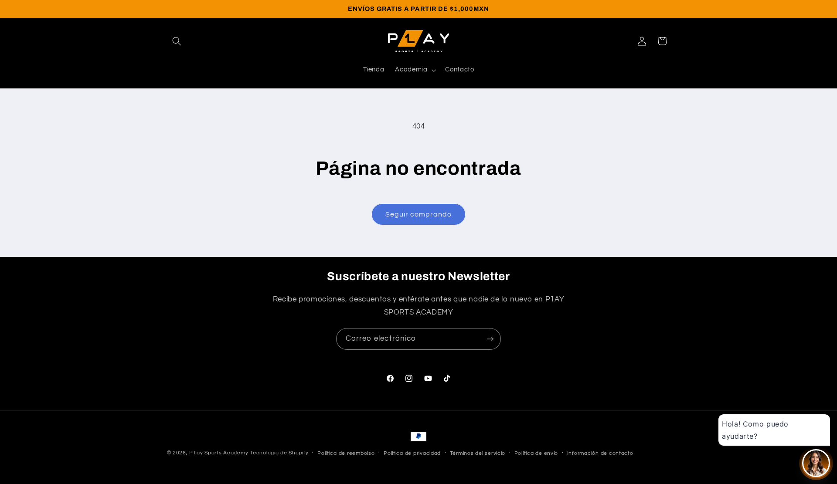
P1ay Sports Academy (218, 452)
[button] (177, 41)
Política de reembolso (345, 453)
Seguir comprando (418, 214)
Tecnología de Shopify (279, 452)
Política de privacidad (412, 453)
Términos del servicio (477, 453)
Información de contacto (600, 453)
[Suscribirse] (490, 338)
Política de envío (536, 453)
